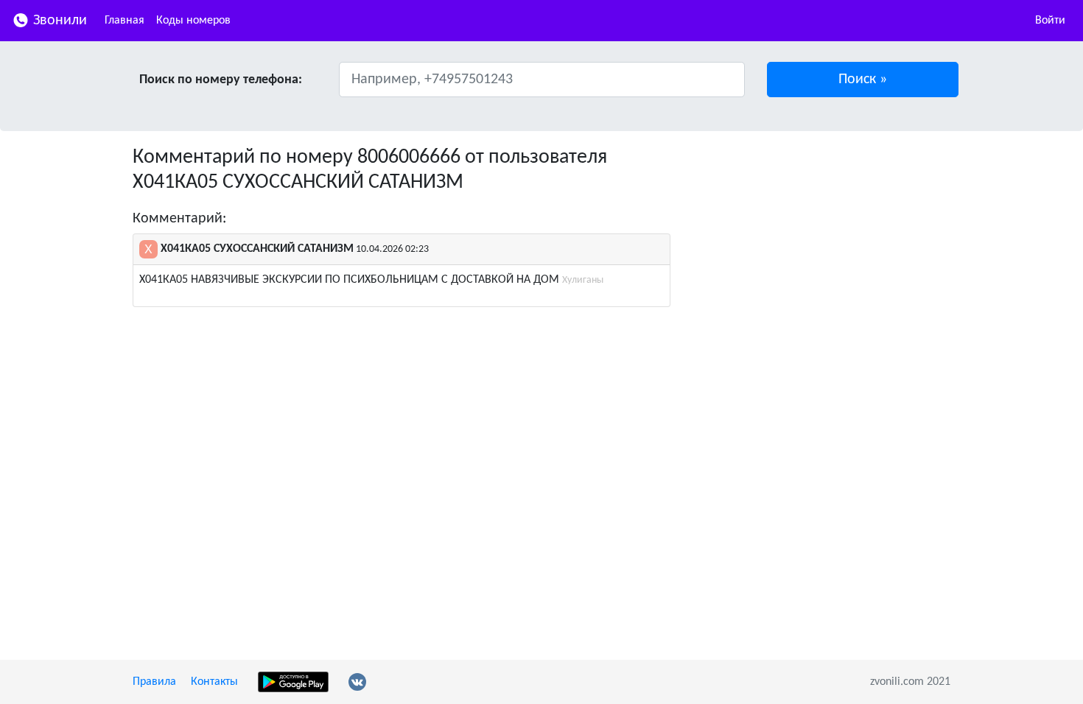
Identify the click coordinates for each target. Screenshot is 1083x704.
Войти (1050, 21)
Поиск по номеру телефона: (220, 80)
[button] (863, 79)
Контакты (214, 682)
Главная (124, 21)
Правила (154, 682)
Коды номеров (193, 21)
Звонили (58, 20)
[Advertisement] (821, 249)
